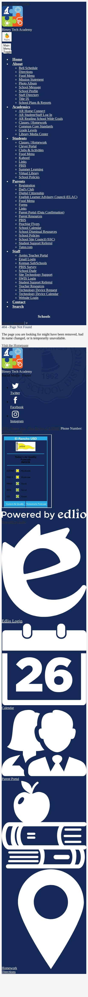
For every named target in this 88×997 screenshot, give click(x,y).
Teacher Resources (31, 286)
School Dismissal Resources (38, 231)
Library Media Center (33, 134)
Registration (27, 185)
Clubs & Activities (31, 150)
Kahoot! (24, 158)
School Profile (28, 91)
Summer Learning (31, 169)
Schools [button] (44, 316)
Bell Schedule (28, 68)
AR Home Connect (32, 111)
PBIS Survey (28, 267)
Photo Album (28, 83)
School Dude (28, 271)
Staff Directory (29, 95)
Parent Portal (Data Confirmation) (41, 212)
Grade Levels (28, 130)
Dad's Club (26, 189)
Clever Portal (28, 146)
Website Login (28, 298)
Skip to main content (15, 3)
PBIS (22, 165)
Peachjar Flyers (29, 224)
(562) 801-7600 (12, 432)
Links (22, 161)
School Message (30, 87)
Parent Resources (30, 216)
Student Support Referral (35, 243)
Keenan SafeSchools (33, 263)
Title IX (24, 99)
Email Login (27, 259)
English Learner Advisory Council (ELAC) (48, 197)
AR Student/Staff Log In (35, 115)
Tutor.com (25, 247)
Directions (26, 72)
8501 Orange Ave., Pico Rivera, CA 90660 (31, 428)
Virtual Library (29, 173)
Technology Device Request (38, 290)
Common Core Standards (36, 126)
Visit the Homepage (15, 345)
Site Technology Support (35, 274)
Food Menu (27, 75)
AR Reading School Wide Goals (41, 118)
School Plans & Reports (35, 102)
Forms (23, 204)
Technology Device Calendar (38, 294)
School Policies (29, 177)
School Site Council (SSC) (37, 239)
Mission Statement (31, 79)
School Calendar (30, 228)
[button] (17, 64)
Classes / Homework (33, 122)
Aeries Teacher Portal (33, 255)
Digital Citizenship (31, 193)
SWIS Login (27, 278)
